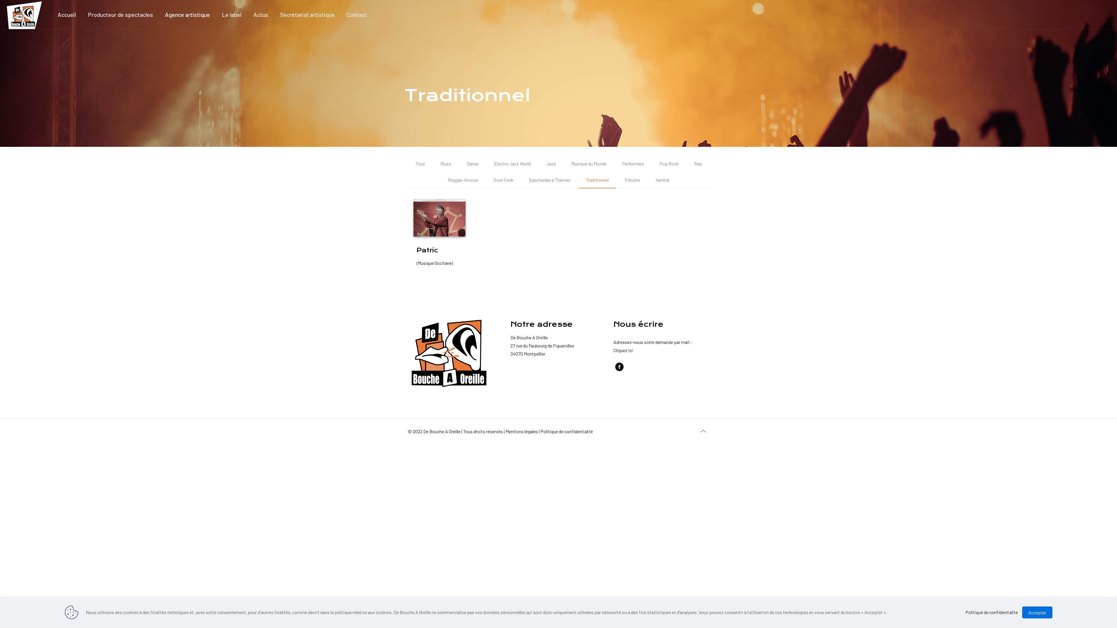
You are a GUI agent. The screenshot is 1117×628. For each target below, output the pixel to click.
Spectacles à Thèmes (549, 180)
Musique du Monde (588, 163)
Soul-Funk (503, 180)
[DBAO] (24, 14)
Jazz (551, 163)
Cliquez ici (623, 350)
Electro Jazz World (512, 163)
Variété (662, 180)
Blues (445, 163)
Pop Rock (669, 163)
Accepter (1037, 612)
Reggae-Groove (463, 180)
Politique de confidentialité (566, 431)
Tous (420, 163)
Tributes (632, 180)
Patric (427, 250)
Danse (473, 163)
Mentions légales (522, 431)
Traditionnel (597, 180)
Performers (633, 163)
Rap (698, 163)
